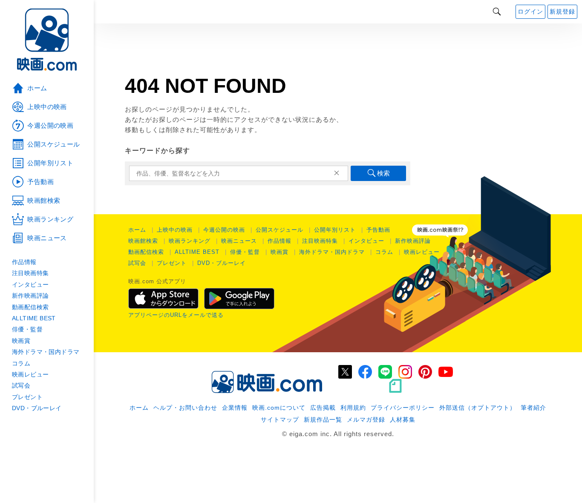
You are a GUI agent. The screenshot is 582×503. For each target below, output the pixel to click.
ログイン (530, 11)
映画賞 (279, 252)
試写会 (137, 263)
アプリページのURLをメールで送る (176, 315)
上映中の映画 (175, 230)
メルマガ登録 (366, 419)
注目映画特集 (320, 241)
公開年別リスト (335, 230)
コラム (384, 252)
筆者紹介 (533, 407)
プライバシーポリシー (403, 407)
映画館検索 (143, 241)
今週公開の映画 (224, 230)
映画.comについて (278, 407)
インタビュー (366, 241)
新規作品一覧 (323, 419)
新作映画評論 (413, 241)
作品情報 (279, 241)
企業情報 (235, 407)
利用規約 (353, 407)
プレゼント (172, 263)
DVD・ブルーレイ (221, 263)
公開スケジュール (279, 230)
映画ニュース (239, 241)
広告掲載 (323, 407)
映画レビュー (422, 252)
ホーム (137, 230)
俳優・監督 (245, 252)
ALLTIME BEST (197, 252)
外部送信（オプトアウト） (477, 407)
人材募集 (402, 419)
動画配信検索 (146, 252)
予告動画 (378, 230)
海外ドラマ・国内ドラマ (332, 252)
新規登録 (562, 11)
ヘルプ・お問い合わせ (185, 407)
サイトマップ (280, 419)
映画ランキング (189, 241)
